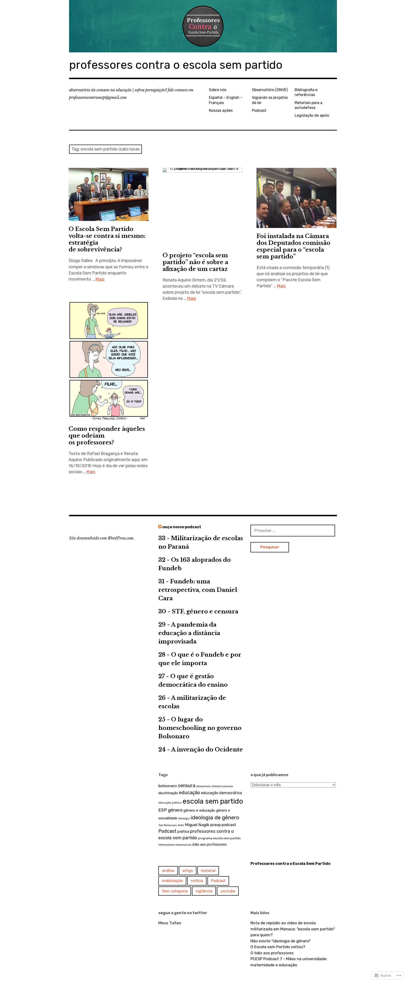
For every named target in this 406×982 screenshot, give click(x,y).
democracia (203, 786)
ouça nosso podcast (181, 527)
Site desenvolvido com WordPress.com (101, 538)
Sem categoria (174, 891)
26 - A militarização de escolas (192, 702)
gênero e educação (199, 810)
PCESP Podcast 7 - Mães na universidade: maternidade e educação (288, 961)
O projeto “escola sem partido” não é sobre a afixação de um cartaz (195, 262)
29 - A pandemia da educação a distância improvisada (189, 633)
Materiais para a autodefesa (308, 105)
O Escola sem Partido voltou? (278, 946)
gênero (175, 810)
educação (189, 792)
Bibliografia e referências (306, 92)
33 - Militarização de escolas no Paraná (200, 542)
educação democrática (221, 793)
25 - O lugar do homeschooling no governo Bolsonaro (200, 728)
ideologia (184, 818)
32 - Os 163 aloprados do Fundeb (194, 564)
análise (168, 870)
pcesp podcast (223, 825)
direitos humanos (222, 786)
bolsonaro (167, 785)
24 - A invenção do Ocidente (200, 749)
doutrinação (168, 793)
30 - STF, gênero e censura (198, 611)
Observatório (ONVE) (270, 90)
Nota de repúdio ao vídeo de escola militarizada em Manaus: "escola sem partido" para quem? (292, 928)
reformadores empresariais (174, 844)
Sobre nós (217, 90)
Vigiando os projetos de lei (270, 100)
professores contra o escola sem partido (175, 65)
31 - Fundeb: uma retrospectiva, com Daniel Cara (197, 590)
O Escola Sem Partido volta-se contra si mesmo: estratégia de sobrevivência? (107, 239)
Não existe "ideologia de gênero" (280, 941)
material (208, 870)
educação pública (170, 802)
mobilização (172, 880)
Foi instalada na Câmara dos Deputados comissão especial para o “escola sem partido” (293, 246)
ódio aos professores (209, 844)
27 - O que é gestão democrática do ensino (193, 680)
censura (186, 785)
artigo (187, 870)
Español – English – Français (225, 100)
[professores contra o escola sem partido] (203, 26)
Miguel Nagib (197, 824)
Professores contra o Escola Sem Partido (290, 863)
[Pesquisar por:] (292, 530)
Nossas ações (221, 110)
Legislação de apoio (312, 115)
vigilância (203, 891)
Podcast (259, 110)
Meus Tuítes (169, 922)
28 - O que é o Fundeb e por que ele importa (199, 658)
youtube (227, 891)
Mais (99, 279)
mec (181, 825)
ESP (162, 810)
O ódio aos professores (272, 953)
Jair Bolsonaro (167, 825)
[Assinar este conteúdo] (160, 527)
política (183, 831)
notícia (197, 880)
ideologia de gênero (215, 817)
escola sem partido (213, 801)
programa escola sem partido (219, 838)
